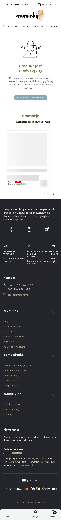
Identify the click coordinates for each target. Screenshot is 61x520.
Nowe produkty (11, 409)
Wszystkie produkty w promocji (33, 122)
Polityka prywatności (14, 346)
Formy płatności (11, 375)
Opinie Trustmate (12, 326)
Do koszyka (43, 183)
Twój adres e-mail (13, 448)
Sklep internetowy (29, 502)
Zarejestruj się (10, 385)
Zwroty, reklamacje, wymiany (18, 365)
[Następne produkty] (53, 194)
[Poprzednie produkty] (47, 194)
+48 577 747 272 (20, 285)
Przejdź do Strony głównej (30, 97)
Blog (5, 321)
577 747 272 (47, 4)
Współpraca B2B (11, 404)
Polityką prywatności (25, 465)
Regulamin (8, 341)
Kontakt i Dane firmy (14, 336)
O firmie (7, 331)
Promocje (8, 414)
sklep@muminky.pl (18, 294)
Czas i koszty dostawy (14, 370)
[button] (29, 312)
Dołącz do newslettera (17, 453)
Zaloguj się (9, 380)
